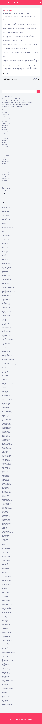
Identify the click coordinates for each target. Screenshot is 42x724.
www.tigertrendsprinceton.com (7, 579)
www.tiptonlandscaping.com (7, 613)
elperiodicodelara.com (6, 207)
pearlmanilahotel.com (6, 252)
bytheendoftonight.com (6, 392)
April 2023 (4, 168)
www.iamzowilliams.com (6, 632)
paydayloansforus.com (6, 231)
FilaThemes (30, 719)
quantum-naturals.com (6, 659)
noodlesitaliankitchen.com (7, 242)
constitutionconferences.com (7, 537)
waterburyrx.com (5, 527)
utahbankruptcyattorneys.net (7, 311)
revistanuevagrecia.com (6, 448)
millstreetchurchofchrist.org (7, 669)
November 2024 (5, 136)
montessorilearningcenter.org (7, 660)
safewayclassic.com (5, 234)
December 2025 (5, 118)
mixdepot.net (4, 625)
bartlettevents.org (5, 274)
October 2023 (4, 157)
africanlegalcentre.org (6, 440)
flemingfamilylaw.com (6, 684)
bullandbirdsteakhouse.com (7, 605)
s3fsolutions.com (5, 294)
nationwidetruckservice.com (7, 513)
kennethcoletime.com (6, 465)
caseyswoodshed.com (6, 533)
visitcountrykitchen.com (6, 484)
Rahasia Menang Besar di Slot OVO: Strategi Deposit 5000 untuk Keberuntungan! (17, 102)
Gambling (9, 73)
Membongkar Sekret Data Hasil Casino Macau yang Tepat (12, 106)
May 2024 (4, 144)
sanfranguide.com (5, 407)
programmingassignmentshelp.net (8, 227)
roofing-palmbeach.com (6, 300)
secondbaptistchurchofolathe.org (8, 691)
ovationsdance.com (5, 367)
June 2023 (4, 165)
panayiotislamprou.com (6, 263)
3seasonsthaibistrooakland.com (8, 376)
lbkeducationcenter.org (6, 372)
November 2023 (5, 155)
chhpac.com (4, 693)
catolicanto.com (5, 371)
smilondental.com (5, 344)
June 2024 (4, 142)
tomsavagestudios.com (6, 363)
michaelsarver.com (5, 350)
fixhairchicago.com (5, 535)
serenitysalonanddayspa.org (7, 215)
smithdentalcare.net (6, 703)
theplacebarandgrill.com (6, 525)
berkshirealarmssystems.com (7, 322)
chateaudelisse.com (5, 266)
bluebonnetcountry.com (6, 250)
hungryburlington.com (6, 467)
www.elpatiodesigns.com (6, 645)
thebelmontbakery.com (6, 232)
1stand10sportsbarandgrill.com (8, 339)
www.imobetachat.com (6, 565)
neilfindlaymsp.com (5, 521)
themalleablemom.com (6, 464)
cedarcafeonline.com (6, 216)
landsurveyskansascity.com (7, 595)
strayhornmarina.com (6, 423)
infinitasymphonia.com (6, 439)
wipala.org (4, 387)
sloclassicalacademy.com (6, 419)
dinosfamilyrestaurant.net (7, 286)
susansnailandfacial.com (6, 576)
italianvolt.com (5, 320)
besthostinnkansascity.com (7, 701)
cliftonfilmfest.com (5, 306)
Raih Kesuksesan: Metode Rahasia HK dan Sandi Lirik (11, 98)
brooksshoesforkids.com (6, 548)
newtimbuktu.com (5, 223)
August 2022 (4, 184)
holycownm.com (5, 512)
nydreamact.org (5, 243)
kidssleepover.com (5, 228)
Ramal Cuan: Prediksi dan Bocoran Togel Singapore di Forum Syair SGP (15, 104)
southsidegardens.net (6, 636)
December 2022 (5, 176)
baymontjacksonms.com (6, 493)
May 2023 (4, 167)
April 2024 (4, 146)
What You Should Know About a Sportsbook (10, 80)
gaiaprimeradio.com (5, 475)
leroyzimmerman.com (6, 681)
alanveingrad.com (5, 487)
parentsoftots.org (5, 559)
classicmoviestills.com (6, 400)
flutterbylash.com (5, 675)
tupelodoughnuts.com (6, 334)
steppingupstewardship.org (7, 615)
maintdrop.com (5, 254)
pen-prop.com (4, 577)
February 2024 (4, 150)
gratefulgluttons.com (6, 395)
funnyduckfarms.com (6, 677)
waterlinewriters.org (6, 556)
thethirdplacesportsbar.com (7, 640)
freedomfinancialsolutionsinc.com (8, 587)
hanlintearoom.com (5, 676)
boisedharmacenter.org (6, 384)
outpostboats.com (5, 391)
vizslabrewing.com (5, 323)
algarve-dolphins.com (6, 485)
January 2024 (4, 151)
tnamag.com (4, 547)
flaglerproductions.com (6, 424)
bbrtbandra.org (4, 248)
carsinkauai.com (5, 668)
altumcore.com (5, 544)
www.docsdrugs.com (6, 600)
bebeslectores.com (5, 283)
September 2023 (5, 159)
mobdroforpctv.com (5, 396)
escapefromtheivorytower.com (7, 296)
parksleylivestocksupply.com (7, 383)
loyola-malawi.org (5, 388)
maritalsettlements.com (6, 491)
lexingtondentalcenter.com (7, 355)
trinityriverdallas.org (6, 374)
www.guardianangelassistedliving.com (9, 652)
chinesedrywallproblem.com (7, 501)
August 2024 (4, 138)
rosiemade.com (5, 332)
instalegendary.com (5, 239)
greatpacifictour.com (6, 516)
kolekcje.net (4, 370)
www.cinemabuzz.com (6, 624)
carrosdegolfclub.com (6, 290)
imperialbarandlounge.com (7, 307)
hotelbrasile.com (5, 271)
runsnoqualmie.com (5, 599)
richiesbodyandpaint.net (6, 208)
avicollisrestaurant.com (6, 523)
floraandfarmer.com (5, 292)
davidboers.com (5, 564)
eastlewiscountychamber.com (7, 416)
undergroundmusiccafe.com (7, 704)
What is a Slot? (36, 79)
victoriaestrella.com (6, 517)
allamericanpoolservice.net (7, 360)
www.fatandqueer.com (6, 592)
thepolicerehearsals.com (6, 414)
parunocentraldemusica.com (7, 651)
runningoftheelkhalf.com (6, 583)
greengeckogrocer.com (6, 351)
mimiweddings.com (5, 700)
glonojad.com (4, 447)
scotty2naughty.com (6, 451)
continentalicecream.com (6, 427)
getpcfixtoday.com (5, 247)
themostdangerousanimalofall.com (8, 412)
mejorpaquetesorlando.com (7, 338)
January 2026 (4, 116)
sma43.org (4, 609)
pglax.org (4, 496)
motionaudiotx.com (5, 696)
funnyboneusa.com (5, 505)
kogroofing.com (5, 258)
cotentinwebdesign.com (6, 279)
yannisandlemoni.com (6, 326)
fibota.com (4, 648)
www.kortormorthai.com (6, 591)
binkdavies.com (5, 429)
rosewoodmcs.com (5, 627)
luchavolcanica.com (5, 511)
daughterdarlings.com (6, 211)
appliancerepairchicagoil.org (7, 236)
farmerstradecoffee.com (6, 561)
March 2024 (4, 148)
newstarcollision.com (6, 346)
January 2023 (4, 174)
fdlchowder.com (5, 603)
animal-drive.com (5, 545)
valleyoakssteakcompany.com (7, 532)
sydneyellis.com (5, 356)
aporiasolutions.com (6, 551)
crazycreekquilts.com (6, 428)
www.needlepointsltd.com (7, 604)
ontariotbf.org (4, 238)
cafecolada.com (5, 402)
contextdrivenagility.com (6, 456)
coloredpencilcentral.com (6, 304)
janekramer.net (5, 471)
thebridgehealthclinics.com (7, 555)
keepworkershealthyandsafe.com (8, 240)
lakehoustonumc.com (6, 569)
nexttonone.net (5, 572)
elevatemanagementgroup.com (8, 680)
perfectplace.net (5, 375)
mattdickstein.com (5, 567)
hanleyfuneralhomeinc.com (7, 336)
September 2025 (5, 123)
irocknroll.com (4, 312)
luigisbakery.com (5, 619)
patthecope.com (5, 539)
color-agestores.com (6, 386)
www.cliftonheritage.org (6, 608)
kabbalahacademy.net (6, 343)
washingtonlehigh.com (6, 617)
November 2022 (5, 178)
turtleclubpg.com (5, 515)
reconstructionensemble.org (7, 508)
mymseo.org (4, 692)
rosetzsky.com (4, 445)
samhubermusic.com (6, 705)
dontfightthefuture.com (6, 302)
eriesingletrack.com (5, 330)
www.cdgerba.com (5, 649)
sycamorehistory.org (5, 628)
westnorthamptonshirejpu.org (7, 270)
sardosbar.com (4, 319)
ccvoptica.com (4, 616)
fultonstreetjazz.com (6, 272)
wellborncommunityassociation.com (8, 267)
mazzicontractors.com (6, 639)
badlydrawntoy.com (5, 568)
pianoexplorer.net (5, 635)
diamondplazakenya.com (6, 655)
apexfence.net (4, 707)
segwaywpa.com (5, 552)
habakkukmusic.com (5, 571)
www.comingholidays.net (6, 406)
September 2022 (5, 182)
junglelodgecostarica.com (7, 481)
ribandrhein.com (5, 368)
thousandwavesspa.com (6, 519)
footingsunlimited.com (6, 597)
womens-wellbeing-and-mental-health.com (10, 364)
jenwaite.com (4, 679)
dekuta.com (4, 623)
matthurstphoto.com (6, 664)
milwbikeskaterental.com (6, 492)
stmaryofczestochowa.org (7, 460)
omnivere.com (4, 220)
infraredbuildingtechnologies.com (8, 287)
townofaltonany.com (6, 495)
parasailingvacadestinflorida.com (8, 671)
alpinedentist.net (5, 259)
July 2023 (4, 163)
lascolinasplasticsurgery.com (7, 607)
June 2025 (4, 129)
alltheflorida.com (5, 665)
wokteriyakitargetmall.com (7, 354)
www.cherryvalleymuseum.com (8, 278)
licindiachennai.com (5, 210)
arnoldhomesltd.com (6, 303)
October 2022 (4, 180)
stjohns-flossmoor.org (6, 504)
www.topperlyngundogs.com (7, 581)
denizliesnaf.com (5, 536)
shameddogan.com (5, 557)
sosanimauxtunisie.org (6, 256)
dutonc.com (4, 477)
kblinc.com (4, 328)
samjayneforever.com (6, 663)
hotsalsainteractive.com (6, 214)
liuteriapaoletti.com (5, 499)
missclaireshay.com (5, 204)
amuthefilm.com (5, 435)
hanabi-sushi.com (5, 620)
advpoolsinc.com (5, 528)
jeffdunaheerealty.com (6, 584)
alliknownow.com (5, 415)
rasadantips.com (5, 222)
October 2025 (4, 121)
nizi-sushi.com (4, 472)
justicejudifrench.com (6, 461)
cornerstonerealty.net (6, 629)
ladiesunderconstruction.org (7, 282)
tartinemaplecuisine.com (6, 469)
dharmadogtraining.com (6, 695)
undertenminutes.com (6, 219)
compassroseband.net (6, 543)
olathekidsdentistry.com (6, 335)
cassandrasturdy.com (6, 398)
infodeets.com (4, 212)
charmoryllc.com (5, 408)
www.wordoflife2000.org (6, 314)
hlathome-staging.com (6, 352)
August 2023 (4, 161)
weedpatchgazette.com (6, 327)
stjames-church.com (6, 449)
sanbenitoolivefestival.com (7, 399)
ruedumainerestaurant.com (7, 444)
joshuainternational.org (6, 575)
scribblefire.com (5, 378)
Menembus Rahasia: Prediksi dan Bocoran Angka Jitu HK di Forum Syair (15, 100)
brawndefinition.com (6, 425)
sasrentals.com (5, 347)
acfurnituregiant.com (6, 218)
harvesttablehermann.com (7, 288)
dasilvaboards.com (5, 420)
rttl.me (3, 697)
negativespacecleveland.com (7, 497)
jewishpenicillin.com (5, 362)
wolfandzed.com (5, 621)
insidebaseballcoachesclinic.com (8, 667)
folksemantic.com (5, 318)
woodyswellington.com (6, 643)
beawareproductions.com (6, 455)
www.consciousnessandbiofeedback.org (9, 631)
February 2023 (4, 172)
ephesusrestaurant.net (6, 641)
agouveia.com (4, 689)
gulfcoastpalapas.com (6, 553)
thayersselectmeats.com (6, 549)
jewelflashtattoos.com (6, 246)
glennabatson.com (5, 421)
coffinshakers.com (5, 459)
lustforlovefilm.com (6, 436)
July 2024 (4, 140)
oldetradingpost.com (6, 280)
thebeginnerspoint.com (6, 404)
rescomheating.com (5, 699)
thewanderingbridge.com (6, 463)
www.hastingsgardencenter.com (8, 633)
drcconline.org (4, 524)
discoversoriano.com (6, 403)
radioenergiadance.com (6, 260)
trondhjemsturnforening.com (7, 653)
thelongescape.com (5, 479)
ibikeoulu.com (4, 457)
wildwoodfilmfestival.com (7, 268)
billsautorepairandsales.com (7, 657)
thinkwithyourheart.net (6, 310)
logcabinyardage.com (6, 563)
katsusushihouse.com (6, 441)
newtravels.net (5, 230)
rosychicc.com (4, 390)
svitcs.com (4, 540)
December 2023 (5, 153)
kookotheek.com (5, 262)
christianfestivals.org (6, 483)
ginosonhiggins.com (5, 488)
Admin (11, 10)
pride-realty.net (5, 672)
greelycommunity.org (6, 443)
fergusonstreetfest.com (6, 661)
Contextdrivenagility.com (9, 2)
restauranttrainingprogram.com (8, 359)
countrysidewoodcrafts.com (7, 235)
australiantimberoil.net (6, 284)
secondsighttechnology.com (7, 348)
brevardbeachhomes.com (6, 295)
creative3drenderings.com (6, 560)
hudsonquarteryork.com (6, 647)
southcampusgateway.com (7, 264)
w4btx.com (4, 340)
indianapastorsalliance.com (7, 531)
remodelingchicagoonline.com (7, 611)
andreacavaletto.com (6, 382)
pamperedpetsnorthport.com (7, 331)
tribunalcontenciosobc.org (7, 418)
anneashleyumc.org (5, 593)
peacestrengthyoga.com (6, 585)
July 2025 (4, 127)
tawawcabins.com (5, 316)
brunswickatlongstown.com (7, 468)
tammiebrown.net (5, 476)
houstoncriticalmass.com (6, 411)
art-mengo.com (5, 473)
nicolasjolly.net (5, 437)
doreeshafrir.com (5, 452)
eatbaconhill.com (5, 226)
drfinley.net (4, 683)
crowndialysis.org (5, 358)
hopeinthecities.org (5, 394)
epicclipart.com (5, 251)
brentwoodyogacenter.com (7, 612)
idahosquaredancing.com (6, 315)
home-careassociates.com (7, 380)
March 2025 (4, 131)
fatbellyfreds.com (5, 644)
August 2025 (4, 125)
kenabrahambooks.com (6, 432)
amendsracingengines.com (7, 589)
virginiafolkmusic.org (6, 366)
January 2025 (4, 133)
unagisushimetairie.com (6, 244)
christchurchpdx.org (5, 431)
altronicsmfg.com (5, 224)
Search (3, 89)
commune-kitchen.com (6, 433)
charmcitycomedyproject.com (7, 453)
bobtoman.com (5, 255)
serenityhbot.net (5, 573)
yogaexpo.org (4, 379)
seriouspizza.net (5, 541)
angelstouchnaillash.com (6, 342)
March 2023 (4, 170)
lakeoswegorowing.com (6, 687)
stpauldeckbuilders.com (6, 596)
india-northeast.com (6, 299)
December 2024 (5, 134)
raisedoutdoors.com (5, 308)
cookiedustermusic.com (6, 507)
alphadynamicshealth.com (7, 673)
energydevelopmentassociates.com (8, 291)
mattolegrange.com (5, 480)
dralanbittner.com (5, 324)
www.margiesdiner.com (6, 601)
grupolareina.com (5, 276)
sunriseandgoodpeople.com (7, 500)
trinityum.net (4, 637)
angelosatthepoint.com (6, 529)
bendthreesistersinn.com (6, 503)
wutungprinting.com (5, 489)
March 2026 (4, 112)
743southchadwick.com (6, 298)
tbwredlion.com (5, 656)
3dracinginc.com (5, 410)
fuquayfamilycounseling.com (7, 688)
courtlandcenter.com (6, 520)
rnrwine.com (4, 685)
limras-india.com (5, 206)
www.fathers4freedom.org (7, 580)
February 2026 (4, 114)
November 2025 (5, 119)
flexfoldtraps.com (5, 588)
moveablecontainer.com (6, 275)
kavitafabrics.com (5, 509)
